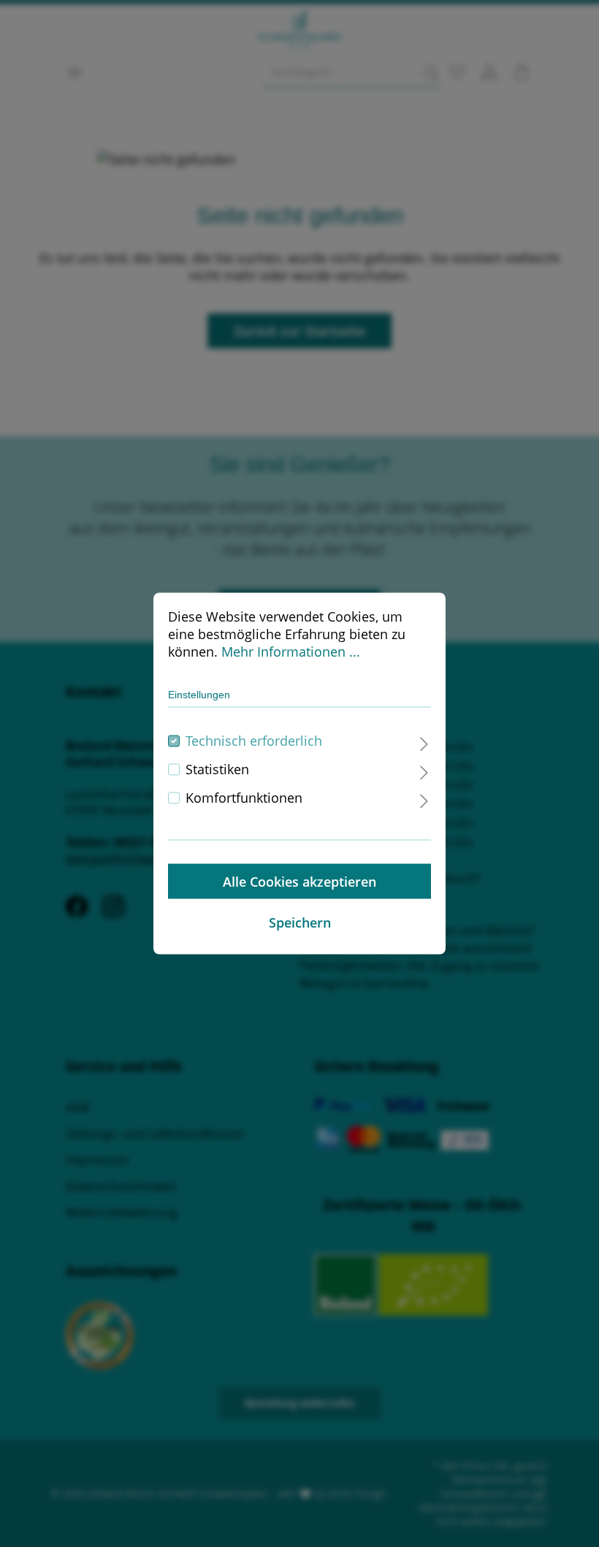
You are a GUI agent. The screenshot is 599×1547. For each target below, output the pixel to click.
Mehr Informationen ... (290, 651)
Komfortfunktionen (244, 797)
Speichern (300, 922)
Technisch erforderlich (254, 740)
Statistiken (217, 769)
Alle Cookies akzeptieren (299, 881)
